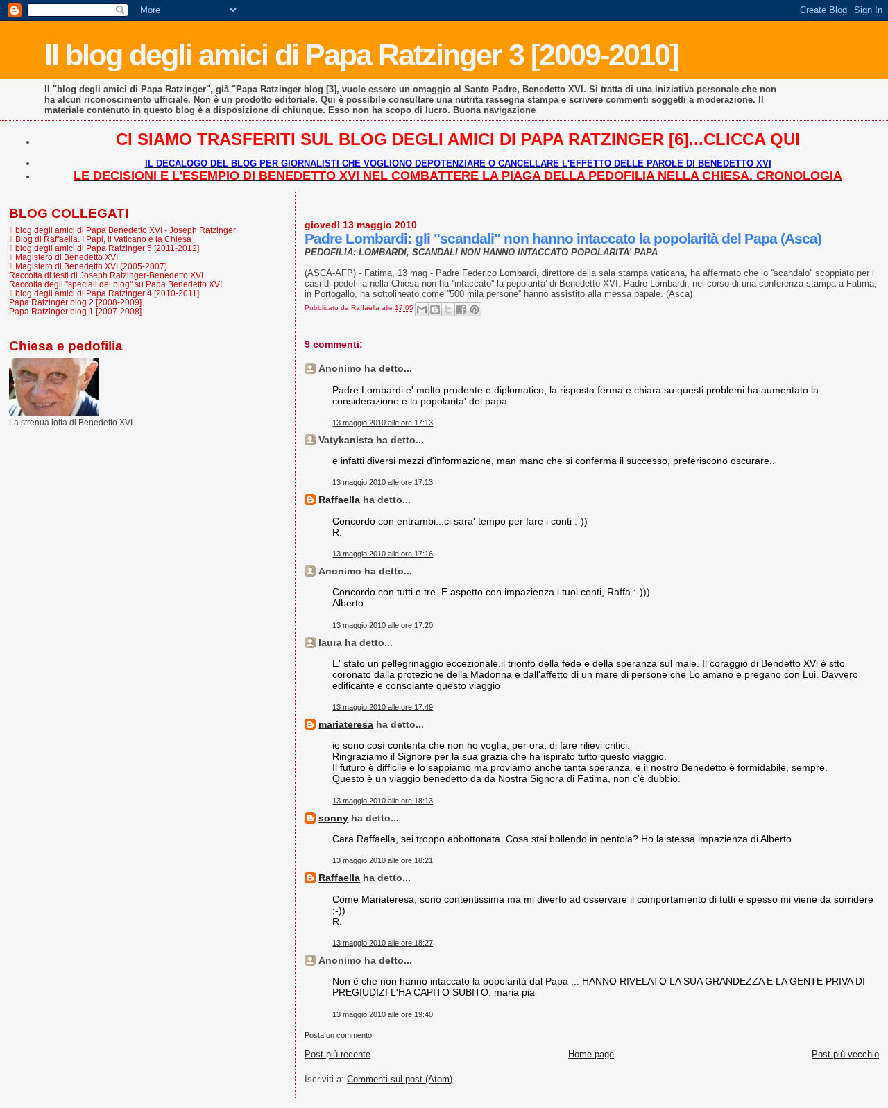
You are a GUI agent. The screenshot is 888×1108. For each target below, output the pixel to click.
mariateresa (345, 724)
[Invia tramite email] (422, 309)
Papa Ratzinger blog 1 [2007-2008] (75, 311)
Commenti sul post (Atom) (399, 1079)
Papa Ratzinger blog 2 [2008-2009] (75, 302)
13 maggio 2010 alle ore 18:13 (382, 800)
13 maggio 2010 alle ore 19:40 (382, 1014)
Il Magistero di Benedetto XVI (63, 257)
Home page (591, 1054)
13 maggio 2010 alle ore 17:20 (382, 625)
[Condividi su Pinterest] (474, 309)
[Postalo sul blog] (435, 309)
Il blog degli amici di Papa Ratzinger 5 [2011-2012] (104, 248)
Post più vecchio (845, 1054)
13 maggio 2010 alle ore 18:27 (382, 943)
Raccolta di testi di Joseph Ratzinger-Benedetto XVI (106, 275)
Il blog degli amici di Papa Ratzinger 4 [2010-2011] (104, 293)
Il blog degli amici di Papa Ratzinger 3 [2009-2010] (361, 54)
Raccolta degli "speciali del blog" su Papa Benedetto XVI (115, 284)
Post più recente (337, 1054)
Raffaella (339, 499)
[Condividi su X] (448, 309)
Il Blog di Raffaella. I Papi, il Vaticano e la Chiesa (100, 239)
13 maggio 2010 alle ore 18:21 (382, 860)
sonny (333, 818)
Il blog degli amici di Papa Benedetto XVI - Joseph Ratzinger (122, 230)
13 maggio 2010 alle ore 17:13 (382, 422)
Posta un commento (338, 1035)
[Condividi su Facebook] (461, 309)
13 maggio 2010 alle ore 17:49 (382, 707)
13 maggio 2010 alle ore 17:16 (382, 553)
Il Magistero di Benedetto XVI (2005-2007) (88, 266)
